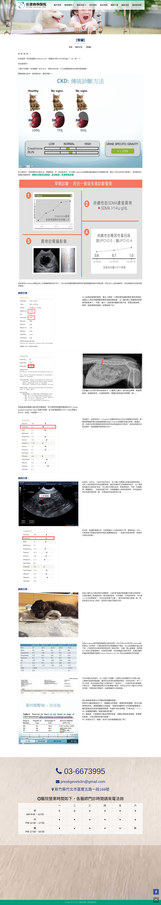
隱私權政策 (91, 902)
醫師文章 (114, 5)
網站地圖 (82, 902)
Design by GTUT (71, 902)
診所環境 (93, 5)
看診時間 (103, 5)
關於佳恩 (57, 5)
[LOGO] (32, 5)
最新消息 (125, 5)
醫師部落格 (137, 5)
